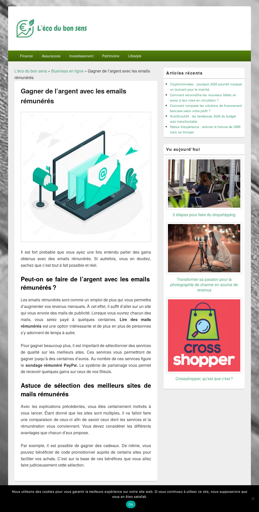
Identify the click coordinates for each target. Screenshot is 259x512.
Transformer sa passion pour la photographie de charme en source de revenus (204, 284)
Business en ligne (67, 71)
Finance (26, 55)
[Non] (252, 498)
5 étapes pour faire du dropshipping (204, 214)
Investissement (81, 55)
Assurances (51, 55)
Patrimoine (110, 55)
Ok (130, 504)
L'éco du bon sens (30, 71)
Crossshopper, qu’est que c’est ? (204, 378)
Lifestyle (134, 55)
